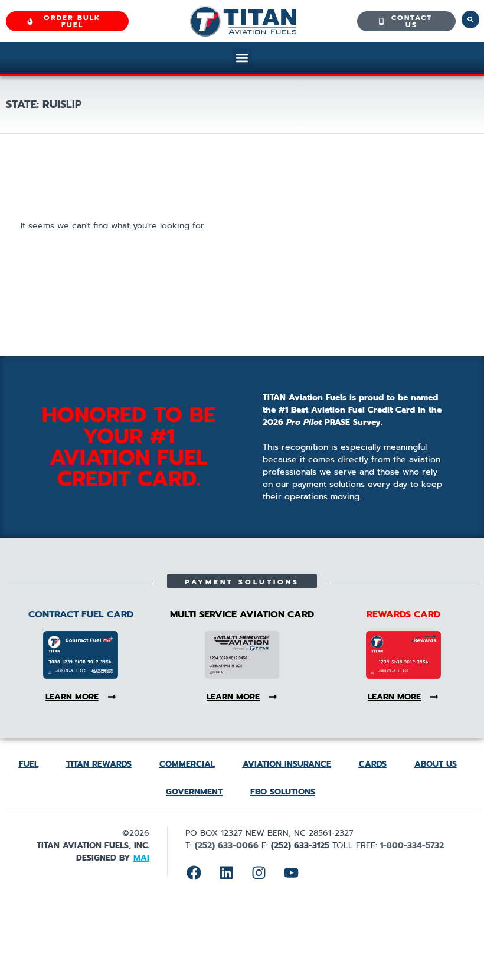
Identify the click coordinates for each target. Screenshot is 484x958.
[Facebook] (194, 872)
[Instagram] (259, 872)
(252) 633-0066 (227, 845)
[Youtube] (291, 872)
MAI (141, 858)
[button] (242, 58)
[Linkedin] (226, 872)
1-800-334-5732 (412, 845)
